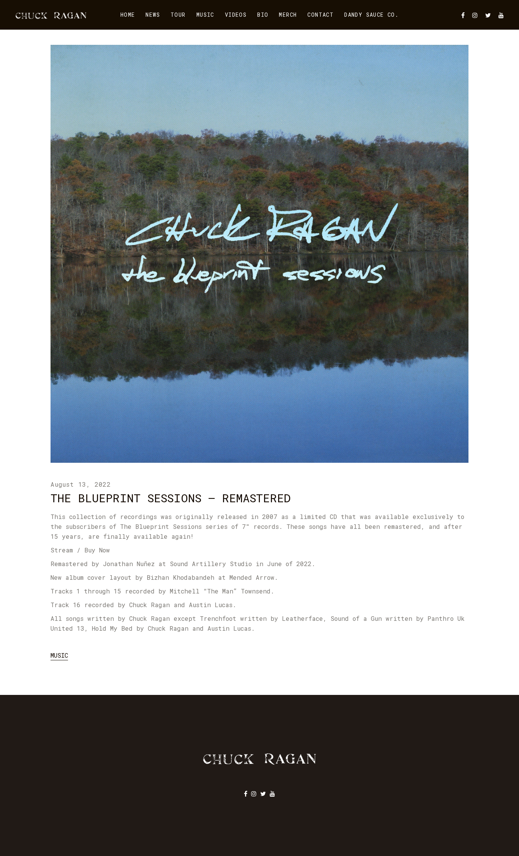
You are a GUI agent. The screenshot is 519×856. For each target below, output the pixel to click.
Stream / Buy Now (80, 550)
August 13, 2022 (81, 484)
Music (59, 655)
